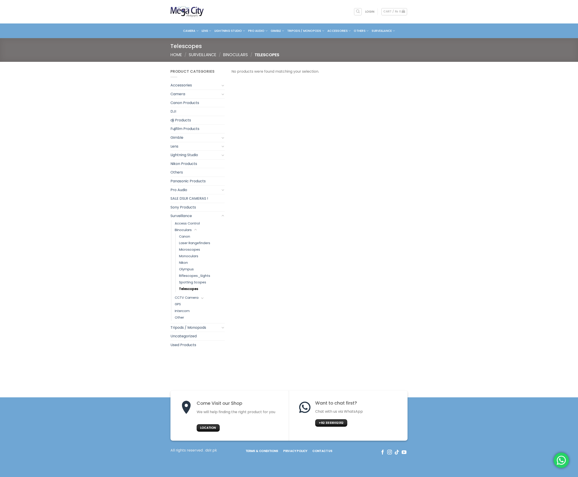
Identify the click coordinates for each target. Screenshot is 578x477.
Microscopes (189, 249)
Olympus (186, 269)
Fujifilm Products (184, 128)
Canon (184, 236)
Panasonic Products (188, 181)
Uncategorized (183, 336)
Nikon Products (183, 163)
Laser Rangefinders (194, 243)
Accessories (337, 31)
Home (176, 55)
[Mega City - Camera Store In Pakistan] (187, 11)
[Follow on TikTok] (396, 452)
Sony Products (183, 207)
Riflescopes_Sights (194, 275)
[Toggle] (223, 85)
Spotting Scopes (192, 282)
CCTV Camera (186, 297)
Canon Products (184, 102)
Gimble (276, 31)
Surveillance (382, 31)
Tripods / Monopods (304, 31)
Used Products (183, 344)
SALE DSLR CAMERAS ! (189, 198)
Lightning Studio (228, 31)
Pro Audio (256, 31)
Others (360, 31)
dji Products (180, 120)
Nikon (183, 262)
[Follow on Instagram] (389, 452)
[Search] (358, 11)
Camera (189, 31)
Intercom (182, 311)
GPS (178, 304)
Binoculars (235, 55)
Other (179, 317)
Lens (205, 31)
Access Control (187, 223)
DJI (173, 111)
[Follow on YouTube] (404, 452)
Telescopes (188, 289)
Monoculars (188, 256)
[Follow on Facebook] (382, 452)
